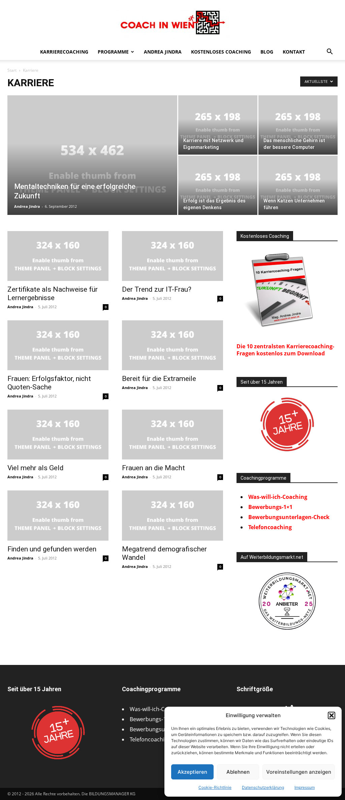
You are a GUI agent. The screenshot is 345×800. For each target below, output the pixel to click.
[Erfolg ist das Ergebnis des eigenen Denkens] (217, 185)
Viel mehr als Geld (35, 468)
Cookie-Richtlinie (214, 787)
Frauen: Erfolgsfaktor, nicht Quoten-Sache (49, 383)
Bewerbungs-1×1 (270, 507)
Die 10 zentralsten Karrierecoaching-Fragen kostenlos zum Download (285, 350)
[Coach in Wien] (172, 22)
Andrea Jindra (163, 52)
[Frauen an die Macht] (172, 434)
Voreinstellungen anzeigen (298, 772)
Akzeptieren (192, 772)
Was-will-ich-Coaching (277, 497)
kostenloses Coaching (221, 52)
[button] (331, 715)
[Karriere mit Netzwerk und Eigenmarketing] (217, 125)
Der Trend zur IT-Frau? (156, 289)
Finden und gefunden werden (51, 549)
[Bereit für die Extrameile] (172, 345)
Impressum (304, 787)
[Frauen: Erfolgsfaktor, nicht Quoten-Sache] (57, 345)
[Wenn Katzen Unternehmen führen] (298, 185)
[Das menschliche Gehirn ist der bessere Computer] (298, 125)
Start (12, 70)
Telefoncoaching (270, 527)
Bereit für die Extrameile (159, 379)
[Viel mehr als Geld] (57, 434)
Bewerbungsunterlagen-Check (289, 517)
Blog (266, 52)
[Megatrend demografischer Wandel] (172, 515)
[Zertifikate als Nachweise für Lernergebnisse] (57, 256)
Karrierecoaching (64, 52)
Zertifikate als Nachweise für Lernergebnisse (52, 293)
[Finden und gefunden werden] (57, 515)
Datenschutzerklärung (263, 787)
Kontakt (294, 52)
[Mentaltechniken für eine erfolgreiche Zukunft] (92, 168)
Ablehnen (238, 772)
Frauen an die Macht (153, 468)
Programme (113, 52)
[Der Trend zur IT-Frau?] (172, 256)
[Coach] (287, 601)
